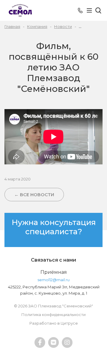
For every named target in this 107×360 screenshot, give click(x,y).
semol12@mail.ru (53, 279)
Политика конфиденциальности (53, 314)
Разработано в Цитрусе (53, 323)
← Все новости (34, 194)
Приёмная (53, 272)
